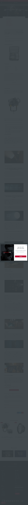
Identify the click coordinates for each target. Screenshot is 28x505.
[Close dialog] (26, 245)
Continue (20, 256)
